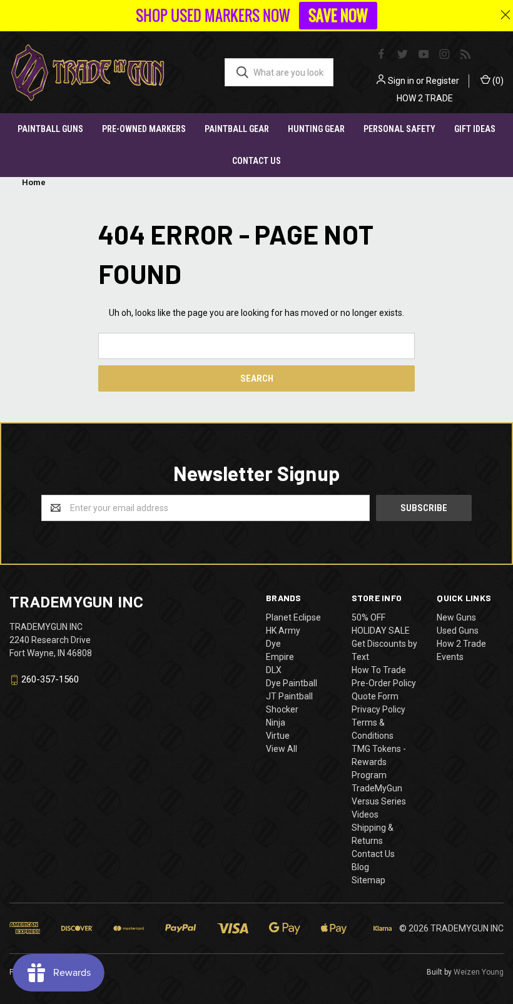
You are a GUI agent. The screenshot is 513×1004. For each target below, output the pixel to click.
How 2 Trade (461, 644)
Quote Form (375, 696)
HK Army (283, 631)
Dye (273, 644)
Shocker (282, 709)
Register (442, 81)
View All (281, 749)
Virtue (278, 736)
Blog (360, 867)
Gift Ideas (474, 129)
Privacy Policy (378, 709)
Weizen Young (479, 972)
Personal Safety (399, 129)
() (497, 81)
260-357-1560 (50, 680)
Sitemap (368, 880)
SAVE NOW (338, 15)
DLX (274, 670)
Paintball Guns (50, 129)
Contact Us (256, 161)
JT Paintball (289, 696)
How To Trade (379, 670)
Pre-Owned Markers (144, 129)
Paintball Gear (237, 129)
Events (450, 657)
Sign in (401, 81)
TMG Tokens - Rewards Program (379, 762)
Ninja (275, 723)
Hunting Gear (316, 129)
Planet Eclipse (293, 617)
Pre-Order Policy (384, 683)
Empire (280, 657)
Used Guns (458, 631)
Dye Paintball (291, 683)
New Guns (456, 617)
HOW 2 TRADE (425, 98)
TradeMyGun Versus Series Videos (379, 801)
